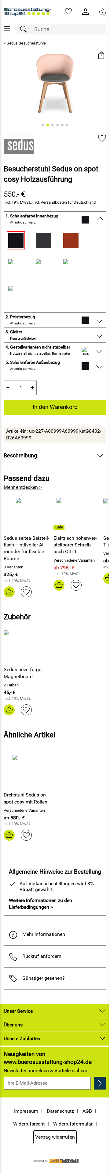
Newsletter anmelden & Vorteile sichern (45, 1070)
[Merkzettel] (68, 11)
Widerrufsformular (73, 1124)
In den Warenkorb (55, 406)
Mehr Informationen (43, 934)
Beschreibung (20, 456)
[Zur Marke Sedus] (19, 146)
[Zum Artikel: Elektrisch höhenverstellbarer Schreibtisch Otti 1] (76, 514)
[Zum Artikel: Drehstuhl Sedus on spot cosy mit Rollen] (28, 771)
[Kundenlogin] (85, 11)
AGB (87, 1111)
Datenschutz (60, 1111)
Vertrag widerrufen (55, 1137)
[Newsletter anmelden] (100, 1083)
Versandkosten (54, 202)
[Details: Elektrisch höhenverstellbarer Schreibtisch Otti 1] (59, 527)
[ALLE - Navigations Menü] (7, 28)
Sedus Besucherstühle (26, 43)
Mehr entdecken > (23, 487)
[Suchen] (25, 29)
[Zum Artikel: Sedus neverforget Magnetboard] (28, 645)
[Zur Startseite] (27, 11)
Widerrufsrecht (29, 1124)
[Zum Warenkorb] (102, 11)
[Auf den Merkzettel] (102, 138)
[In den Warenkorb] (9, 591)
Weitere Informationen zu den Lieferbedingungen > (40, 903)
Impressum (26, 1111)
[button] (101, 56)
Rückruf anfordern (41, 956)
